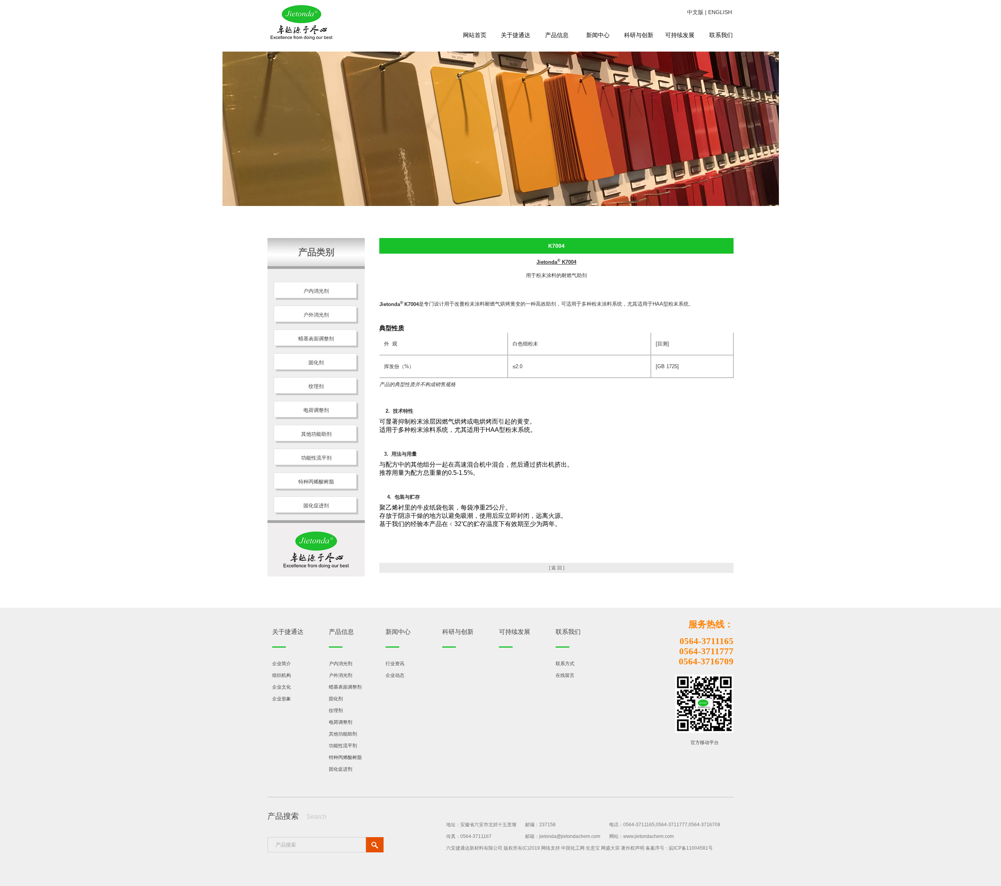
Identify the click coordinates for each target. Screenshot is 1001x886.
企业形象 (281, 699)
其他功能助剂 (343, 734)
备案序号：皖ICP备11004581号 (679, 848)
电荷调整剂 (340, 722)
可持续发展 (679, 35)
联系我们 (721, 35)
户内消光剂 (340, 663)
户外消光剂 (340, 675)
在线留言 (565, 675)
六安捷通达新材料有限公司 (474, 848)
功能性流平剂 (343, 745)
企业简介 (281, 663)
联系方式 (565, 663)
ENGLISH (720, 12)
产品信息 (557, 35)
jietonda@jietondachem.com (569, 836)
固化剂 (336, 699)
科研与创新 (638, 35)
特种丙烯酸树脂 (345, 757)
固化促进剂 (340, 769)
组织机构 (281, 675)
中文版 (695, 12)
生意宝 (593, 848)
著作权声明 (632, 848)
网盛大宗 (610, 848)
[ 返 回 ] (556, 568)
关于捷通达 (515, 35)
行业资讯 (395, 663)
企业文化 (281, 687)
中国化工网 (573, 848)
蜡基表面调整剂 (345, 687)
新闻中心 (598, 35)
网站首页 (474, 35)
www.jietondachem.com (648, 836)
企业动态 (395, 675)
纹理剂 (336, 710)
